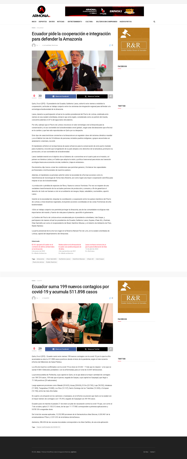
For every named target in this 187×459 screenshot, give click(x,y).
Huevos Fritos (125, 22)
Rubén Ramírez (51, 262)
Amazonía (40, 259)
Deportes (43, 22)
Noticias (60, 22)
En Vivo (52, 22)
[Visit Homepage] (41, 11)
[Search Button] (154, 21)
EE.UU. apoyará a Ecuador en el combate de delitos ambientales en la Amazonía (43, 247)
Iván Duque (100, 259)
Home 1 (152, 452)
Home (33, 28)
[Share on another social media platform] (110, 96)
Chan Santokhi (52, 259)
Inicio (34, 22)
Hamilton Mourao (79, 259)
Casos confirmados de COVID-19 (48, 427)
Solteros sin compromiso (106, 22)
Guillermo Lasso (64, 259)
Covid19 (39, 280)
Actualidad (40, 28)
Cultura (89, 22)
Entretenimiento (75, 22)
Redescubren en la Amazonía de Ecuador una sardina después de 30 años (70, 247)
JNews (39, 452)
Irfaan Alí (90, 259)
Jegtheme (73, 452)
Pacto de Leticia (38, 262)
